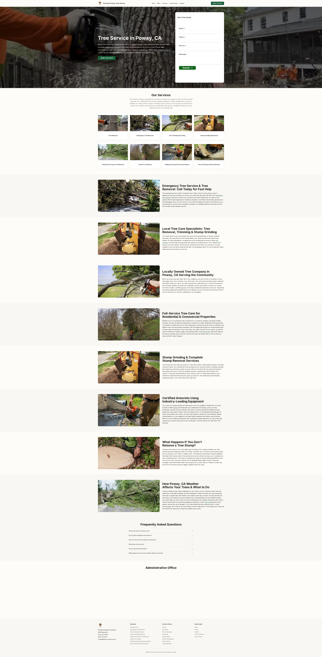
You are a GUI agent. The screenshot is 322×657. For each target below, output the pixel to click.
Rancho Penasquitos (168, 639)
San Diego (165, 629)
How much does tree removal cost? (139, 531)
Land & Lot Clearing (135, 639)
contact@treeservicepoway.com (107, 639)
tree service (206, 332)
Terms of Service (199, 634)
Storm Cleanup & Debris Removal (139, 643)
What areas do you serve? (136, 544)
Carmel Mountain (167, 643)
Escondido (165, 634)
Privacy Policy (198, 636)
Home (153, 3)
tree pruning (209, 502)
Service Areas (174, 3)
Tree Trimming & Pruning (137, 632)
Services (165, 3)
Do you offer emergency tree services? (140, 535)
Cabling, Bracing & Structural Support (140, 641)
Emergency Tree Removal (137, 629)
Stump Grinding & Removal (137, 634)
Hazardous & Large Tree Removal (139, 636)
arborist (183, 288)
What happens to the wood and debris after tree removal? (146, 553)
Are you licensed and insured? (138, 548)
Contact (182, 3)
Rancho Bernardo (167, 632)
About (158, 3)
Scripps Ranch (166, 636)
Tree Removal (134, 627)
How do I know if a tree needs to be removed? (142, 539)
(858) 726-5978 (217, 3)
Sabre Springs (166, 641)
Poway (164, 627)
